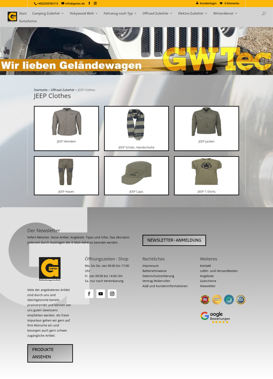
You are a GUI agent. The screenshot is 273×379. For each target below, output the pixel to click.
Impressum (150, 266)
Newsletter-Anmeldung (174, 240)
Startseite (41, 90)
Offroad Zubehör (155, 13)
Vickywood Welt (82, 13)
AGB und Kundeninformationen (165, 286)
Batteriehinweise (154, 271)
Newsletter (208, 286)
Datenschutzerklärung (158, 276)
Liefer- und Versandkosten (219, 271)
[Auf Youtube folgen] (100, 293)
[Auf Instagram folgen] (112, 293)
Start (23, 13)
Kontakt (205, 266)
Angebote (207, 276)
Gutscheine (28, 21)
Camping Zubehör (46, 13)
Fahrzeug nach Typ (118, 13)
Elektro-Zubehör (190, 13)
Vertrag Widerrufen (156, 281)
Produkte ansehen (43, 353)
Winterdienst (223, 13)
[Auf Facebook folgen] (89, 293)
